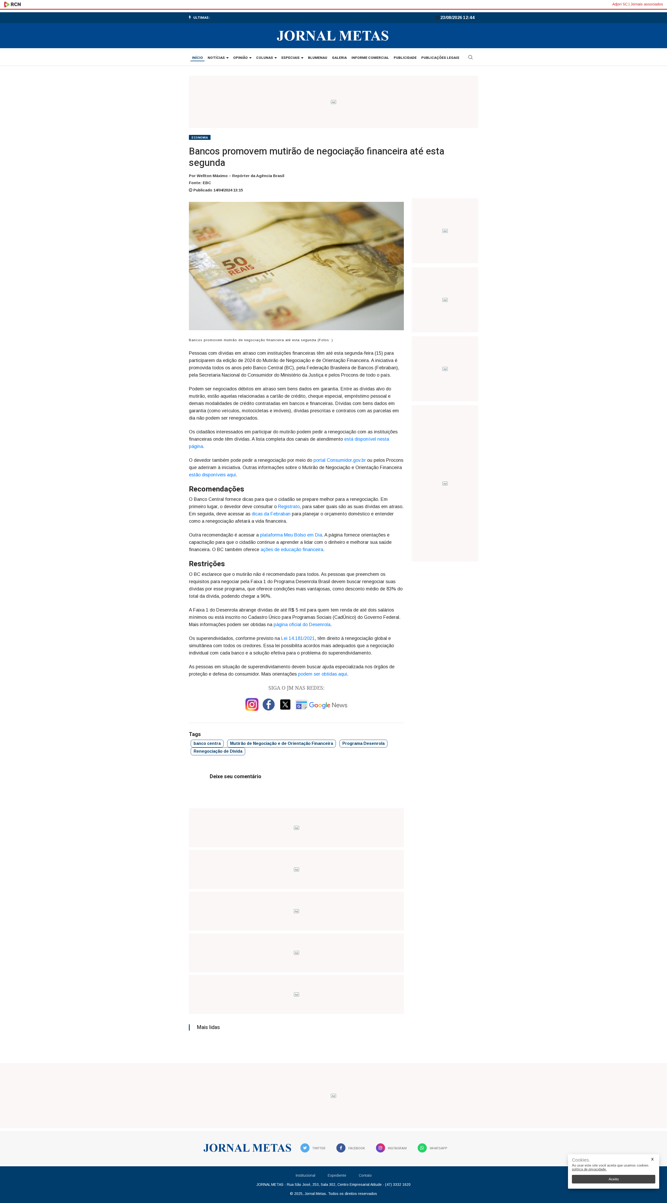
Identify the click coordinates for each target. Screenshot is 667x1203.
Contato (365, 1175)
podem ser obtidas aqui (322, 674)
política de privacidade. (589, 1169)
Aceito (614, 1179)
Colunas (264, 57)
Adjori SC (620, 4)
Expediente (337, 1175)
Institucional (305, 1175)
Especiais (290, 57)
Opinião (240, 57)
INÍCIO (197, 57)
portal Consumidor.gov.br (339, 460)
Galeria (339, 57)
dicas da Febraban (271, 513)
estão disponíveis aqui (212, 474)
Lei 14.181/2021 (298, 638)
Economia (200, 137)
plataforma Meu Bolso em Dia (291, 535)
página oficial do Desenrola (302, 624)
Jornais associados (647, 4)
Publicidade (405, 57)
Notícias (216, 57)
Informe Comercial (370, 57)
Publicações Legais (440, 57)
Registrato (289, 506)
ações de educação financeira (292, 549)
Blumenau (317, 57)
